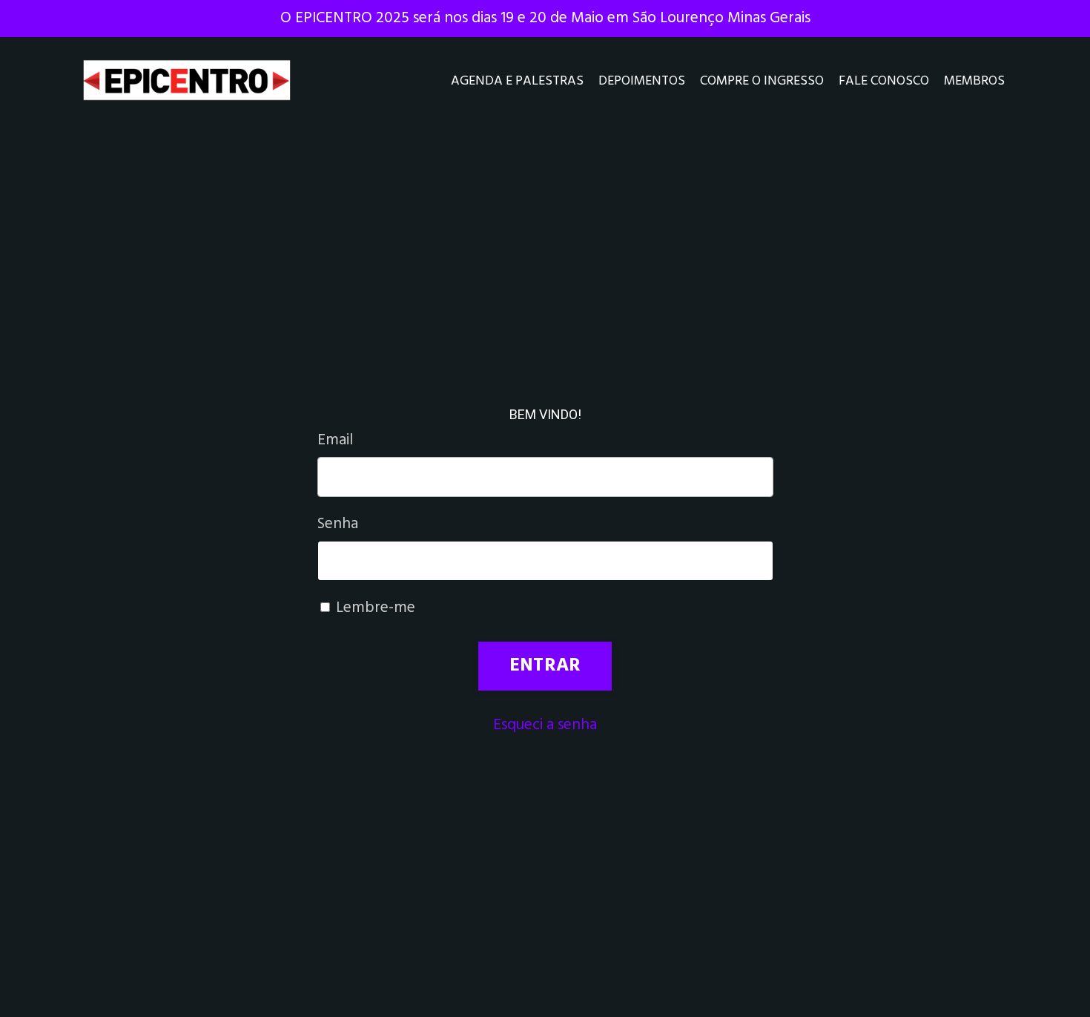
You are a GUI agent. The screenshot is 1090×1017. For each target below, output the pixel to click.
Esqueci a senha (545, 725)
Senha (337, 524)
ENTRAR (545, 666)
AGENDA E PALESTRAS (517, 81)
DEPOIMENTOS (641, 81)
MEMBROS (974, 81)
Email (335, 440)
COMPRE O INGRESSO (762, 81)
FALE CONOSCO (884, 81)
